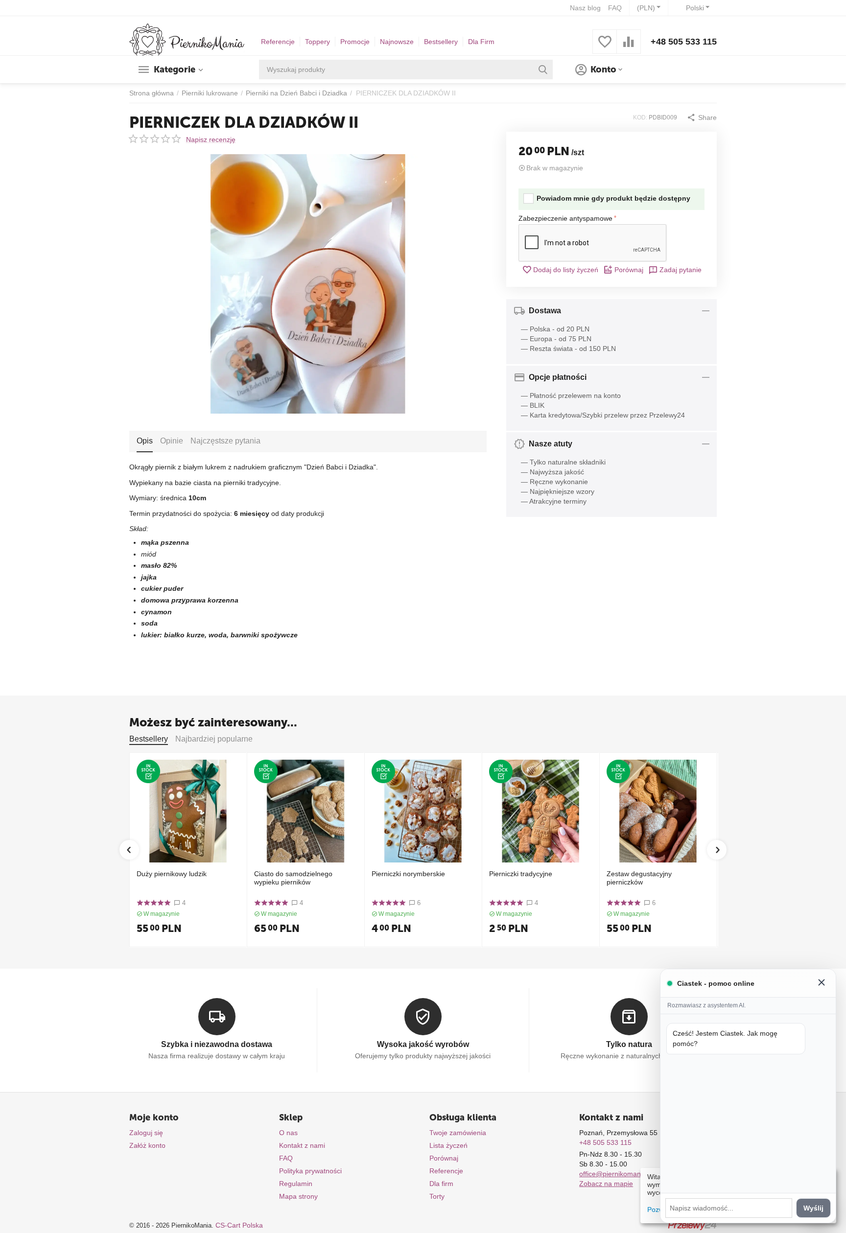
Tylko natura (629, 1044)
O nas (288, 1133)
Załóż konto (147, 1145)
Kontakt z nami (302, 1145)
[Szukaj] (543, 69)
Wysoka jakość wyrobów (423, 1044)
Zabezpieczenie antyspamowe (565, 218)
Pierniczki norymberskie (408, 874)
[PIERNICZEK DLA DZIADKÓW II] (308, 284)
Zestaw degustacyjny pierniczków (639, 878)
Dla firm (441, 1183)
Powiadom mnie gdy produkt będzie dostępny (613, 198)
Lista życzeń (448, 1145)
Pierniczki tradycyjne (520, 874)
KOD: (640, 117)
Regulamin (295, 1183)
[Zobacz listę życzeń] (604, 47)
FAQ (615, 8)
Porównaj (628, 270)
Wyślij (813, 1208)
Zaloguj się (146, 1133)
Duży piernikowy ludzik (172, 874)
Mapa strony (298, 1196)
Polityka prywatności (310, 1171)
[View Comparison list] (628, 47)
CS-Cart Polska (239, 1225)
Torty (437, 1196)
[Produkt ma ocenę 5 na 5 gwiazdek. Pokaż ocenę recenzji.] (153, 903)
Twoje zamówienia (457, 1133)
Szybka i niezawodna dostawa (216, 1044)
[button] (702, 117)
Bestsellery (441, 42)
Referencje (278, 42)
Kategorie (174, 69)
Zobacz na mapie (606, 1183)
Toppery (317, 42)
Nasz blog (585, 8)
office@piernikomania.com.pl (624, 1174)
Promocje (355, 42)
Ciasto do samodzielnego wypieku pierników (293, 878)
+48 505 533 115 (684, 42)
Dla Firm (481, 42)
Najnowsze (397, 42)
